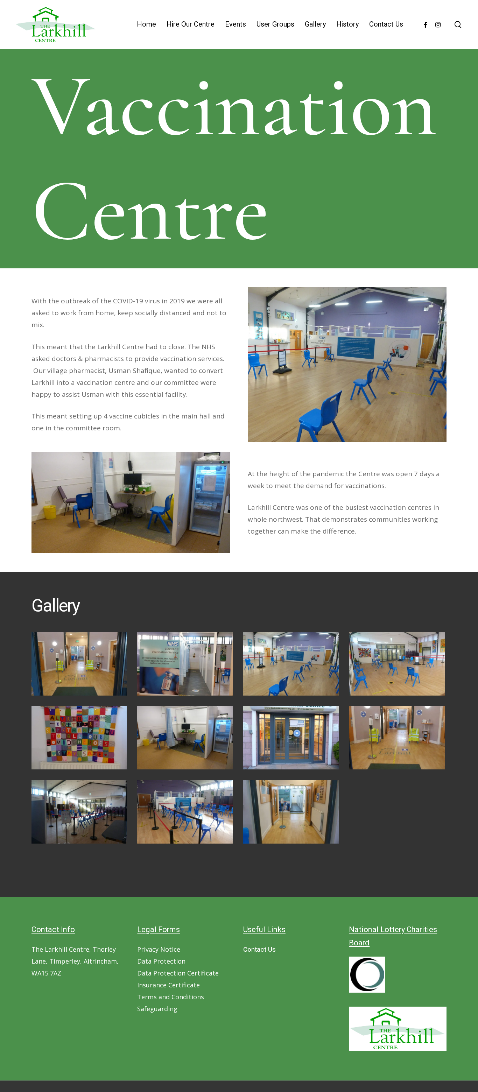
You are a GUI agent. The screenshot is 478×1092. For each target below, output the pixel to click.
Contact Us (259, 949)
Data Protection (161, 961)
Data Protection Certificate (178, 973)
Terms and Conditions (170, 997)
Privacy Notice (158, 949)
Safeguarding (157, 1009)
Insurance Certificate (168, 985)
